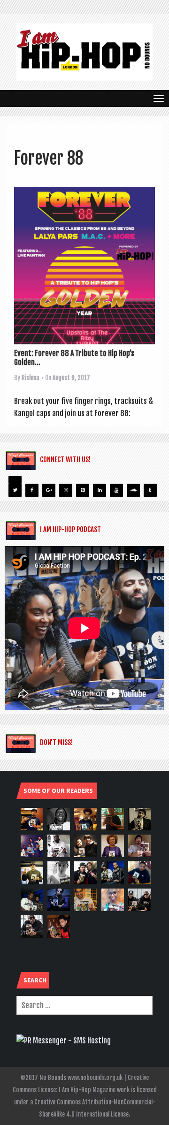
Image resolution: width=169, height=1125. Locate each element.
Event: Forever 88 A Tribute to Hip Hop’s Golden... (74, 358)
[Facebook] (31, 490)
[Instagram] (65, 490)
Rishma (30, 377)
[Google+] (48, 490)
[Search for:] (84, 1005)
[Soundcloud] (133, 490)
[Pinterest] (82, 490)
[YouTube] (116, 490)
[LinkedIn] (99, 490)
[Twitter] (15, 490)
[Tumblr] (150, 490)
